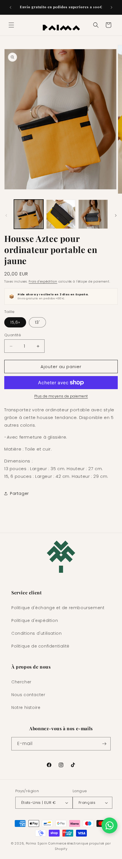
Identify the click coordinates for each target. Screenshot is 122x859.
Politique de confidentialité (40, 646)
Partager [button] (19, 493)
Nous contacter (28, 695)
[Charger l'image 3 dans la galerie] (93, 214)
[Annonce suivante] (111, 7)
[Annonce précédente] (10, 7)
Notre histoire (25, 707)
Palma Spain (36, 843)
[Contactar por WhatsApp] (109, 825)
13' (37, 322)
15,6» (15, 322)
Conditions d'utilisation (36, 633)
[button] (11, 25)
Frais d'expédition (43, 281)
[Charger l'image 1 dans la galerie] (28, 214)
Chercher (21, 682)
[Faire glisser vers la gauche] (6, 215)
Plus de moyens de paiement (61, 396)
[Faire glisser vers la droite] (116, 215)
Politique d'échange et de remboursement (57, 608)
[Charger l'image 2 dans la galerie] (61, 214)
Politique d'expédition (34, 620)
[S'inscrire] (104, 743)
